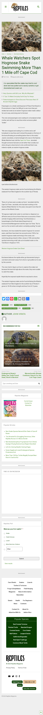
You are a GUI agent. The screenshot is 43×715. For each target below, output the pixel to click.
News (15, 603)
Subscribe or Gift (30, 682)
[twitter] (13, 676)
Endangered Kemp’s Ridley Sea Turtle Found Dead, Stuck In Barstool (10, 375)
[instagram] (16, 676)
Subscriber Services (29, 688)
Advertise (28, 405)
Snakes (21, 582)
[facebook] (19, 676)
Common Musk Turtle (20, 643)
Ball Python (13, 633)
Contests (23, 603)
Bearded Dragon (26, 627)
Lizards (29, 582)
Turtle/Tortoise (10, 537)
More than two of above (13, 544)
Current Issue (28, 401)
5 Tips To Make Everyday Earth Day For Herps (18, 96)
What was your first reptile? (13, 529)
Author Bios (27, 612)
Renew (20, 685)
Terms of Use (22, 668)
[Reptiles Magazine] (19, 12)
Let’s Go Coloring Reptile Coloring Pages (18, 447)
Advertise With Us (14, 612)
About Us (25, 609)
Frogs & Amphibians (14, 588)
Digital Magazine (17, 682)
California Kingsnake (20, 636)
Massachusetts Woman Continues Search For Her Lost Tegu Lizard (32, 375)
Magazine (12, 592)
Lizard (8, 540)
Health (18, 600)
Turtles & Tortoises (20, 585)
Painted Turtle (13, 627)
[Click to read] (21, 340)
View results (8, 563)
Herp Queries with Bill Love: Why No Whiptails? (18, 93)
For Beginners (27, 600)
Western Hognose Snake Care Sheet (13, 248)
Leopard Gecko (25, 633)
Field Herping (28, 588)
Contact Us (28, 403)
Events (10, 600)
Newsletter (20, 595)
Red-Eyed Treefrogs (20, 640)
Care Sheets (12, 582)
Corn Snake (26, 630)
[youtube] (9, 676)
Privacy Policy (10, 668)
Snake (8, 533)
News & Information (25, 592)
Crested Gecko (15, 630)
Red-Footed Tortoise (20, 624)
